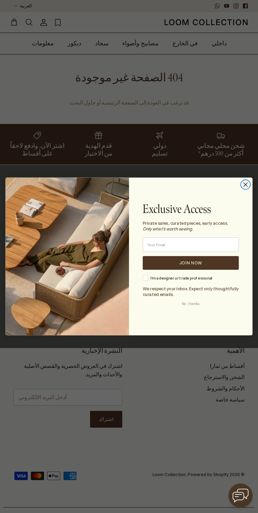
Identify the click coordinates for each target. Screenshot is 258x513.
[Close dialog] (246, 184)
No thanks (191, 303)
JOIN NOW (190, 262)
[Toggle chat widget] (240, 495)
